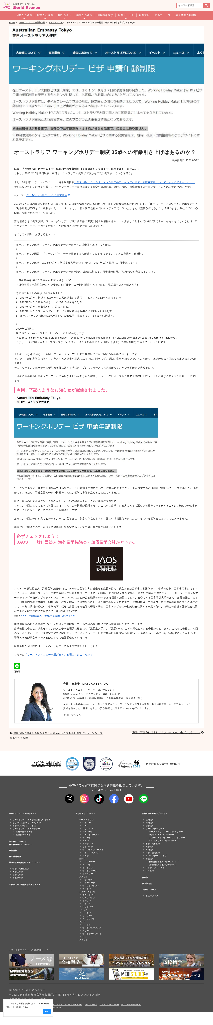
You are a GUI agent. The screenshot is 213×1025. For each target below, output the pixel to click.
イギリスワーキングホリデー (163, 840)
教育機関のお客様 (186, 15)
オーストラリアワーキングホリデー (166, 831)
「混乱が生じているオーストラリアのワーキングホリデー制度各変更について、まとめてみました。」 (134, 182)
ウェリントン (88, 897)
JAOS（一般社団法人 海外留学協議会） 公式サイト (47, 616)
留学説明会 (147, 883)
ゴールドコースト (90, 834)
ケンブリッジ (88, 918)
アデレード (87, 831)
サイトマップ (91, 1004)
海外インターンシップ (156, 855)
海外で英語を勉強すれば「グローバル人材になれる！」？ (166, 732)
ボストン (86, 888)
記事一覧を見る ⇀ (74, 715)
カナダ (82, 858)
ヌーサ (85, 855)
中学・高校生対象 (20, 868)
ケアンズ (86, 840)
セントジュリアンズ (92, 927)
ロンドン (86, 912)
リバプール (87, 915)
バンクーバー (88, 861)
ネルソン (86, 900)
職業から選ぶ (45, 15)
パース (85, 825)
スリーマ (86, 930)
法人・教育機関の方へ (131, 1004)
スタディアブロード (155, 867)
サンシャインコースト (93, 849)
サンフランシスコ (90, 885)
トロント (86, 864)
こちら (26, 1007)
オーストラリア (86, 819)
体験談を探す (105, 15)
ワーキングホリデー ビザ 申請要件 (46, 195)
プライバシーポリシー (109, 1004)
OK (46, 1012)
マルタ (82, 921)
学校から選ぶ (84, 15)
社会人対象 (17, 874)
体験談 (145, 877)
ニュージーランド (87, 891)
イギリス (83, 909)
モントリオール (89, 870)
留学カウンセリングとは (24, 825)
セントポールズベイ (92, 933)
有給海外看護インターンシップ (164, 861)
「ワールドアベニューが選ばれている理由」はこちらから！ (60, 654)
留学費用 (144, 15)
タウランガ (87, 906)
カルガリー (87, 873)
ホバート (86, 837)
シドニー (86, 822)
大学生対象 (17, 871)
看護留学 (150, 858)
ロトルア (86, 903)
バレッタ (86, 924)
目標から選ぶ (24, 15)
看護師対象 (17, 877)
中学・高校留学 (153, 843)
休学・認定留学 (153, 852)
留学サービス (126, 15)
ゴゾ (84, 936)
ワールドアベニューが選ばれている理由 (31, 819)
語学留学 (150, 825)
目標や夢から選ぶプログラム (155, 813)
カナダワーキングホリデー (161, 834)
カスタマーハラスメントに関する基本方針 (63, 1004)
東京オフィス (152, 895)
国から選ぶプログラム (85, 813)
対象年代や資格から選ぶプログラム (24, 862)
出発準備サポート (24, 831)
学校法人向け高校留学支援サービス (24, 884)
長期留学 (150, 822)
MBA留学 (150, 870)
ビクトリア (87, 867)
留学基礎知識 (15, 856)
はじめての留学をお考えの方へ (27, 822)
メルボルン (87, 843)
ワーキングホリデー (155, 828)
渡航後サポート (23, 834)
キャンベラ (87, 846)
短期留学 (150, 819)
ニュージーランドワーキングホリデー (167, 837)
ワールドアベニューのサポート (27, 828)
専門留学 (150, 849)
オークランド (88, 894)
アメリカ (83, 876)
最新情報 (13, 850)
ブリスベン (87, 828)
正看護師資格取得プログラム (163, 864)
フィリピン (84, 939)
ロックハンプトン (90, 852)
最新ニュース (163, 15)
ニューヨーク (88, 882)
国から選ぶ (64, 15)
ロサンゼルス (88, 879)
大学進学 (150, 846)
